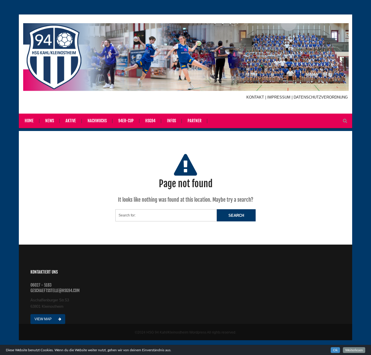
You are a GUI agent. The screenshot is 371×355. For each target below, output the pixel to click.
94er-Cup (126, 120)
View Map (43, 319)
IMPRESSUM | (280, 97)
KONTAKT (255, 97)
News (49, 120)
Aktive (71, 120)
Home (29, 120)
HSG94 (150, 120)
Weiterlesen (354, 350)
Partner (194, 120)
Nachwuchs (97, 120)
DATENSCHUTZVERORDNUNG (321, 97)
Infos (171, 120)
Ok (335, 350)
